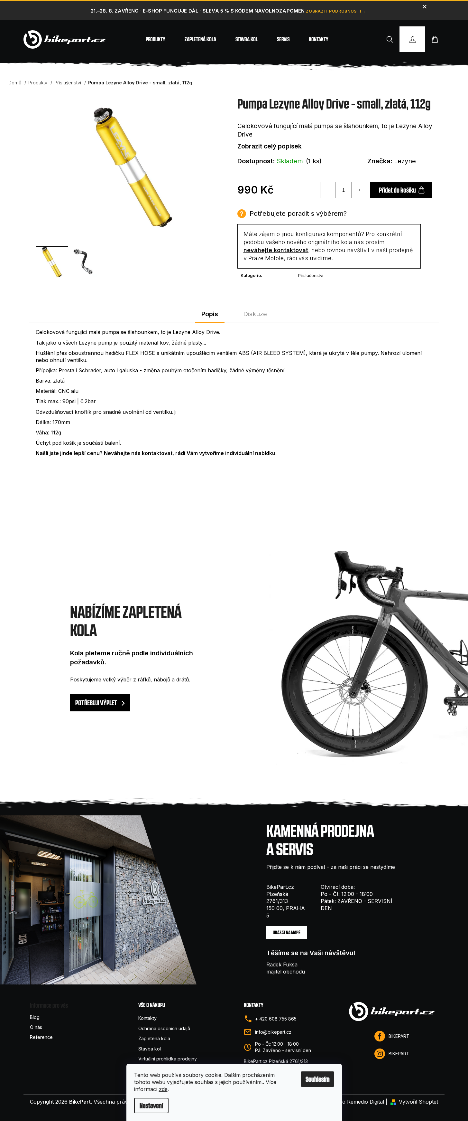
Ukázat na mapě (286, 932)
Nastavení (151, 1105)
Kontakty (147, 1018)
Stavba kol (149, 1048)
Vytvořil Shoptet (418, 1101)
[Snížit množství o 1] (328, 190)
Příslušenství (310, 275)
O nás (36, 1027)
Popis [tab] (209, 314)
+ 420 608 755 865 (276, 1018)
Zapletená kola (154, 1038)
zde (163, 1089)
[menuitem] (155, 39)
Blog (35, 1017)
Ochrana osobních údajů (164, 1028)
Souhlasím (317, 1079)
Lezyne (405, 161)
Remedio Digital (365, 1101)
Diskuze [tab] (255, 314)
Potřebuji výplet (96, 702)
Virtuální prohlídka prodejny (167, 1058)
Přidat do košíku (397, 190)
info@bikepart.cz (273, 1032)
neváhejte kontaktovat (275, 250)
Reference (41, 1037)
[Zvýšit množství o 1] (359, 190)
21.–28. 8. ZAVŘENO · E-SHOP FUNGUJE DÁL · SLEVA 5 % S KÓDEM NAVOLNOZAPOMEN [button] (198, 11)
